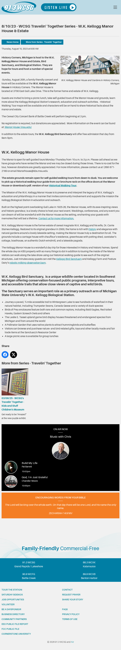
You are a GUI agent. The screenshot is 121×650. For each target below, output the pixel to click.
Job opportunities (13, 599)
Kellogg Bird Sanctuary (69, 259)
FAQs (65, 609)
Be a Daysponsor (11, 609)
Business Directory (13, 614)
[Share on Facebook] (5, 354)
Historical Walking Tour (62, 185)
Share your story (72, 599)
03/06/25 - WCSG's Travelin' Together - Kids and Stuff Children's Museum (13, 404)
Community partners (14, 619)
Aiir (72, 642)
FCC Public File (10, 629)
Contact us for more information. (56, 218)
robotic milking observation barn (28, 262)
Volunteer (8, 604)
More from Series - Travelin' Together (44, 42)
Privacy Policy (70, 614)
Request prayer (71, 594)
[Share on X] (13, 354)
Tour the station (12, 589)
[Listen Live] (58, 7)
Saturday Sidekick (12, 594)
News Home (13, 42)
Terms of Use (69, 619)
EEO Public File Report (15, 624)
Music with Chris (60, 436)
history (92, 229)
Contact (67, 589)
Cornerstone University (16, 634)
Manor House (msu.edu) (18, 127)
